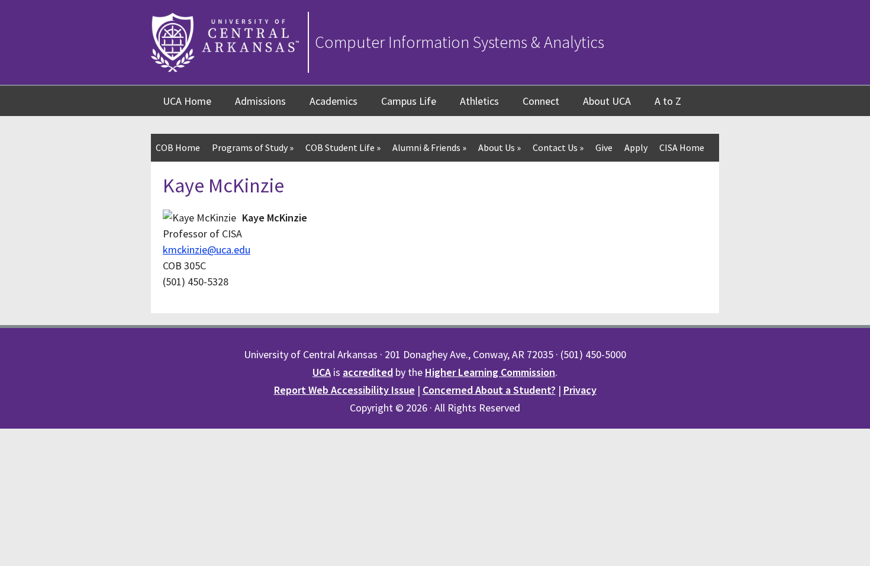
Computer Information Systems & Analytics (459, 42)
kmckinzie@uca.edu (206, 249)
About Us (499, 147)
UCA (321, 372)
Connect (541, 101)
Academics (333, 101)
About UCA (607, 101)
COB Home (178, 147)
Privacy (580, 390)
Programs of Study (253, 147)
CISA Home (681, 147)
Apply (635, 147)
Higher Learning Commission (490, 372)
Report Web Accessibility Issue (344, 390)
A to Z (668, 101)
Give (604, 147)
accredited (368, 372)
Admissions (260, 101)
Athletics (479, 101)
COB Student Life (343, 147)
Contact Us (558, 147)
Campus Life (408, 101)
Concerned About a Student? (489, 390)
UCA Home (187, 101)
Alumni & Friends (429, 147)
